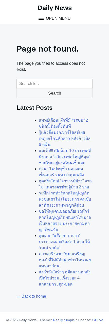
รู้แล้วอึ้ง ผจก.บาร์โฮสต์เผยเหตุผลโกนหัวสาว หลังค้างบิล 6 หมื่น (64, 138)
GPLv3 (97, 320)
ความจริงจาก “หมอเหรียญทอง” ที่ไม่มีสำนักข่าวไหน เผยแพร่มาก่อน (65, 260)
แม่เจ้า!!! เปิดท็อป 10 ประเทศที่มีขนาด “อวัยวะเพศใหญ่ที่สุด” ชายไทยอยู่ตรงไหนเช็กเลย (65, 156)
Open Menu (58, 18)
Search (54, 93)
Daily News (55, 8)
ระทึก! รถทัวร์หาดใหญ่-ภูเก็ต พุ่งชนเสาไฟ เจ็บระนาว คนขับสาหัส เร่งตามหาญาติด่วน (65, 199)
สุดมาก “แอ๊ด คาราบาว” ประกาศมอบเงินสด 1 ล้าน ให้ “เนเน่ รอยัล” (64, 241)
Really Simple (64, 320)
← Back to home (31, 296)
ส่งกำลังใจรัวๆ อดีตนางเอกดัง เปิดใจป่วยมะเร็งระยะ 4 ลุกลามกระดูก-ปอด (64, 278)
